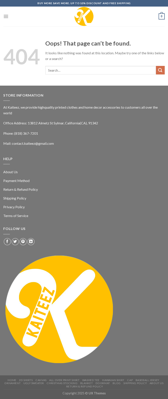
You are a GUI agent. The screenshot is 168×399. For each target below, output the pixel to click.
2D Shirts (26, 380)
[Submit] (160, 70)
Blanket (86, 383)
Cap (130, 380)
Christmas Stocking (62, 383)
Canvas (41, 380)
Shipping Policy (135, 383)
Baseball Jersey (147, 380)
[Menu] (6, 16)
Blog (117, 383)
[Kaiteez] (84, 16)
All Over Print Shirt (64, 380)
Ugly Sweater (33, 383)
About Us (157, 383)
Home (12, 380)
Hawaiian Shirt (113, 380)
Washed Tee (91, 380)
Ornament (12, 383)
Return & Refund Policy (84, 386)
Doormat (103, 383)
